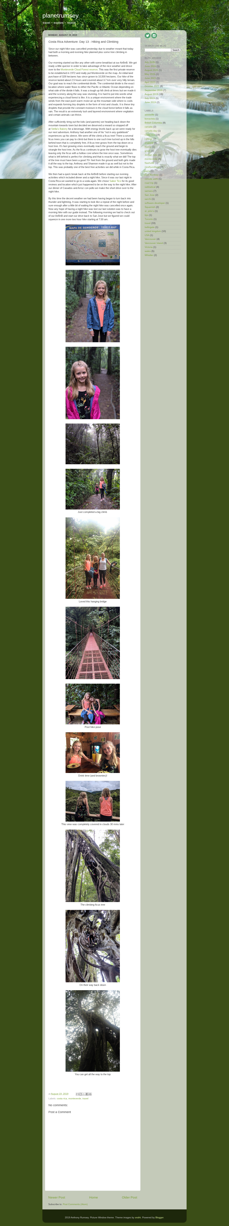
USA (147, 235)
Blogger (159, 1217)
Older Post (129, 1197)
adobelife (149, 114)
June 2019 (150, 102)
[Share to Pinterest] (90, 1094)
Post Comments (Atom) (75, 1204)
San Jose (150, 195)
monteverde (74, 1098)
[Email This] (77, 1094)
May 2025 (150, 74)
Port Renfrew (152, 175)
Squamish (150, 207)
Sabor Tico (115, 181)
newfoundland (152, 167)
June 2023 (150, 78)
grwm (148, 151)
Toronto (149, 219)
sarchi (148, 199)
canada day (151, 131)
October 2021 (152, 86)
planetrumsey (60, 15)
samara (149, 191)
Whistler (149, 255)
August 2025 (151, 70)
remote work (151, 179)
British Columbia (153, 123)
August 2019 (151, 94)
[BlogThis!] (80, 1094)
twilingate (150, 227)
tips (146, 215)
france (148, 147)
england (149, 143)
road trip (149, 183)
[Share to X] (83, 1094)
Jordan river (151, 155)
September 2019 (153, 90)
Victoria (149, 247)
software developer (155, 203)
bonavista (150, 118)
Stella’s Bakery (59, 129)
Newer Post (56, 1197)
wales (148, 251)
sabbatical (150, 187)
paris (147, 171)
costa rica (62, 1098)
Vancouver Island (154, 243)
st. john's (149, 211)
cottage (149, 139)
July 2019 (150, 98)
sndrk (138, 1217)
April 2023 (150, 82)
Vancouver (150, 239)
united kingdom (153, 231)
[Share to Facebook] (87, 1094)
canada (149, 127)
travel (85, 1098)
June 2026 (150, 66)
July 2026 (150, 62)
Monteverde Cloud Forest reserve (79, 69)
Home (93, 1197)
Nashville (149, 163)
